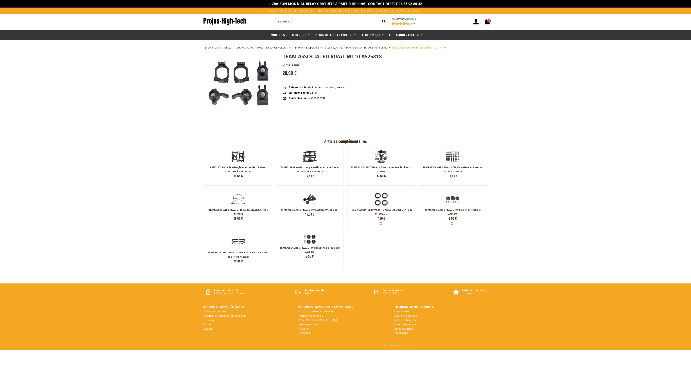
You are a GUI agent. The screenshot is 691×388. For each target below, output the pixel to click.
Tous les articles (244, 47)
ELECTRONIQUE (371, 34)
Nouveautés (401, 332)
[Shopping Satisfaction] (404, 19)
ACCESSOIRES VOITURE (404, 34)
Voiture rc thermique (405, 320)
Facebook (304, 332)
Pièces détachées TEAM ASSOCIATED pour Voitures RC (355, 47)
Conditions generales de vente (316, 311)
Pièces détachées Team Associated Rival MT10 (418, 47)
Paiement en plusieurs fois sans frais (224, 315)
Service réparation (308, 324)
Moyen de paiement (215, 311)
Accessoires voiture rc (406, 324)
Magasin (208, 328)
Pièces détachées (404, 328)
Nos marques (401, 311)
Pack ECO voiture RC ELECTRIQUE (318, 320)
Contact (208, 324)
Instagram (304, 328)
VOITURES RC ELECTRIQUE (289, 34)
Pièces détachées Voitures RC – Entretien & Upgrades (288, 47)
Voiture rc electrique (405, 315)
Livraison (208, 320)
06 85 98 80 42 (317, 98)
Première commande (310, 315)
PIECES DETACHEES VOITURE (334, 34)
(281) (413, 24)
